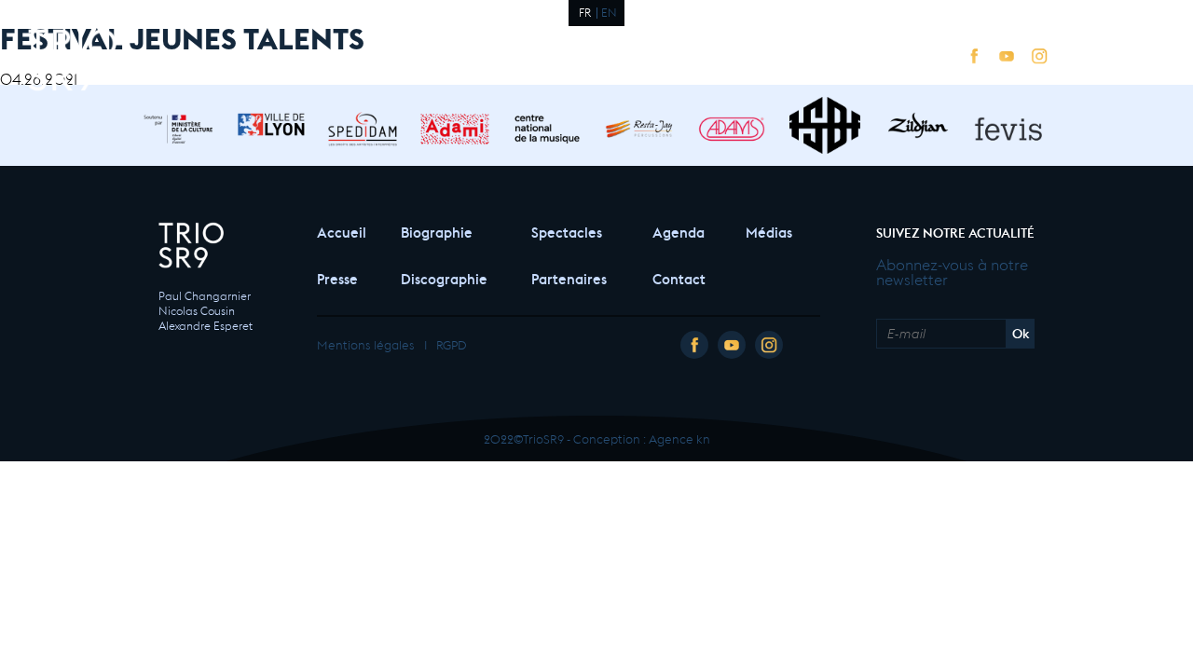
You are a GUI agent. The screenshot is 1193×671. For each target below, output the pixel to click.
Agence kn (679, 437)
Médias (769, 231)
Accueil (340, 231)
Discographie (444, 277)
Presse (337, 277)
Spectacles (566, 231)
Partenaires (569, 277)
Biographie (437, 231)
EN (609, 11)
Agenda (678, 231)
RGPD (451, 343)
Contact (679, 277)
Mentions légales (366, 343)
